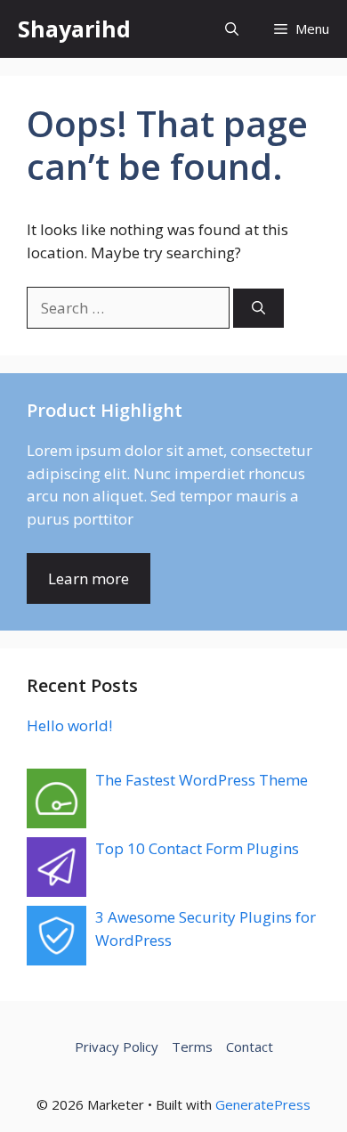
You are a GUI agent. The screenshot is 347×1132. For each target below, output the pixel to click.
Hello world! (69, 725)
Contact (249, 1046)
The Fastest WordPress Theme (201, 780)
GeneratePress (263, 1104)
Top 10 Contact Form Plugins (197, 848)
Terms (192, 1046)
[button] (231, 29)
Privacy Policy (116, 1046)
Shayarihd (74, 28)
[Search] (258, 309)
